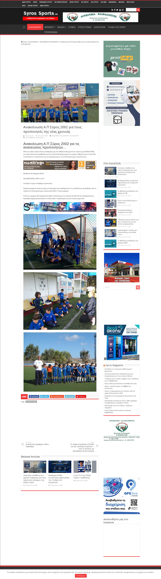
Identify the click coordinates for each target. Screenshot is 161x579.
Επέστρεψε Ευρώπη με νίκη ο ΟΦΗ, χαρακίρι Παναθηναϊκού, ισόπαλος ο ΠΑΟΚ (121, 402)
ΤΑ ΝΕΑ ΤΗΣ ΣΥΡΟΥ (116, 27)
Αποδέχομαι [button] (80, 576)
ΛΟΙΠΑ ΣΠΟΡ (99, 27)
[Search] (138, 10)
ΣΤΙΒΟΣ (71, 27)
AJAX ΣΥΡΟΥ (26, 2)
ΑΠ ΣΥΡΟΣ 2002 (31, 402)
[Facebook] (115, 10)
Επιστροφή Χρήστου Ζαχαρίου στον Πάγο (125, 211)
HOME (24, 26)
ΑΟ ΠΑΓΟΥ (85, 2)
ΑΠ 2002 (103, 2)
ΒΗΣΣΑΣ (121, 2)
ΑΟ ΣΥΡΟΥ (94, 2)
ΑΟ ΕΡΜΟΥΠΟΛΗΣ (60, 2)
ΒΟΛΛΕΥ (61, 27)
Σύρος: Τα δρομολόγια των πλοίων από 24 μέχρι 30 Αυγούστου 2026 (120, 392)
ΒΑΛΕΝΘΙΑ (112, 2)
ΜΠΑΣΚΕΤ (49, 27)
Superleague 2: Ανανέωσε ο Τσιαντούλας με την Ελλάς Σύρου (128, 232)
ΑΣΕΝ (35, 2)
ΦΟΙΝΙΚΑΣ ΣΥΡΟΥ (45, 2)
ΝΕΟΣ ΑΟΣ (130, 2)
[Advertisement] (60, 64)
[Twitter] (117, 10)
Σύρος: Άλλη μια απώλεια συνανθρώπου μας (121, 383)
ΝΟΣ (23, 6)
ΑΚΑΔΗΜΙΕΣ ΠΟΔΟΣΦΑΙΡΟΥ (49, 42)
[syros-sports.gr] (40, 14)
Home (24, 42)
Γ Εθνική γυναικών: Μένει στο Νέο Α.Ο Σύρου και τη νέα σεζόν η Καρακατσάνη (128, 222)
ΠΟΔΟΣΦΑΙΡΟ (34, 27)
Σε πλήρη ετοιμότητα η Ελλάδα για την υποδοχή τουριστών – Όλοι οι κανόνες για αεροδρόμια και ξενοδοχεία (82, 446)
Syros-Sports (29, 136)
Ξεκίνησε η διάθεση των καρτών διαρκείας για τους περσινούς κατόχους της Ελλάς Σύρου (34, 478)
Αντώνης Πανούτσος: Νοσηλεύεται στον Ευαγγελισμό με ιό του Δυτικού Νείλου (119, 375)
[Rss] (112, 10)
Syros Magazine (114, 365)
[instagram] (123, 10)
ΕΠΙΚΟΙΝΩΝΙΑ (51, 32)
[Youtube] (120, 10)
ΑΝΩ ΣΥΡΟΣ (44, 6)
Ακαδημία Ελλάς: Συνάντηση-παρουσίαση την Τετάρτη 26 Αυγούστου (58, 478)
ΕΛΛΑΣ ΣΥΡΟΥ (33, 6)
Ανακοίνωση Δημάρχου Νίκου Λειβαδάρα (37, 444)
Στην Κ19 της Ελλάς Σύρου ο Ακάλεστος (82, 476)
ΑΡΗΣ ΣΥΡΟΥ (74, 2)
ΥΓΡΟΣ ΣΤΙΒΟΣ (84, 27)
